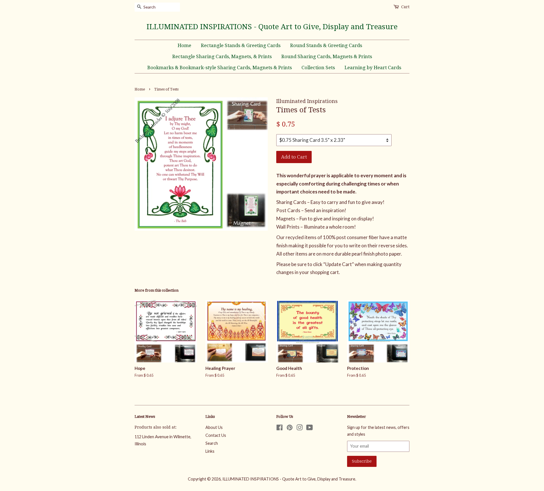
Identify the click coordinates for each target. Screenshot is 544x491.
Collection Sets (318, 67)
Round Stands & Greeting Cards (326, 45)
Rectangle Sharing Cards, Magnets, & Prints (222, 56)
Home (184, 45)
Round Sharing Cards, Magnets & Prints (326, 56)
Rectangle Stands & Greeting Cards (240, 45)
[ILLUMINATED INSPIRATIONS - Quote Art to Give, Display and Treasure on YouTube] (309, 428)
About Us (214, 427)
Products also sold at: (156, 427)
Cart (405, 7)
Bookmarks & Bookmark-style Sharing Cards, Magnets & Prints (219, 67)
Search (211, 443)
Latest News (145, 416)
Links (209, 451)
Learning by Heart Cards (373, 67)
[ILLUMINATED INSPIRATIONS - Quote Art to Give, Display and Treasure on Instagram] (299, 428)
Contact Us (215, 435)
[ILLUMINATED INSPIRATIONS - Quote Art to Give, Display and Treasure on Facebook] (279, 428)
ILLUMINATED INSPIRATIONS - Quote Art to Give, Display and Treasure (272, 26)
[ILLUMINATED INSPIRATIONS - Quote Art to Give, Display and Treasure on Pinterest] (289, 428)
